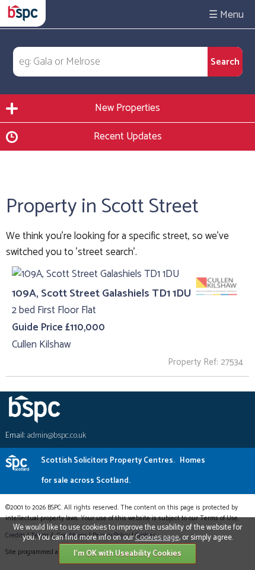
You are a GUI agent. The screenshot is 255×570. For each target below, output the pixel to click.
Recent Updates (128, 136)
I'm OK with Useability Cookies (127, 553)
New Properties (127, 108)
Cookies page (157, 537)
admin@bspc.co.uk (56, 435)
